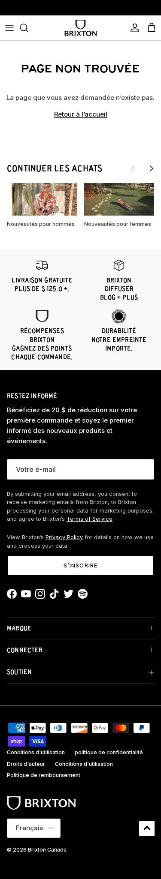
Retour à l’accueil (80, 114)
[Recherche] (28, 27)
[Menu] (9, 27)
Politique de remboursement (43, 775)
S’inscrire (80, 565)
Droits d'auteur (26, 764)
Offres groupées (80, 10)
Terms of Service (89, 519)
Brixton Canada (47, 849)
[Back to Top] (147, 828)
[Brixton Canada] (80, 28)
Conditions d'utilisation (36, 752)
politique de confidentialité (109, 752)
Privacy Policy (64, 537)
